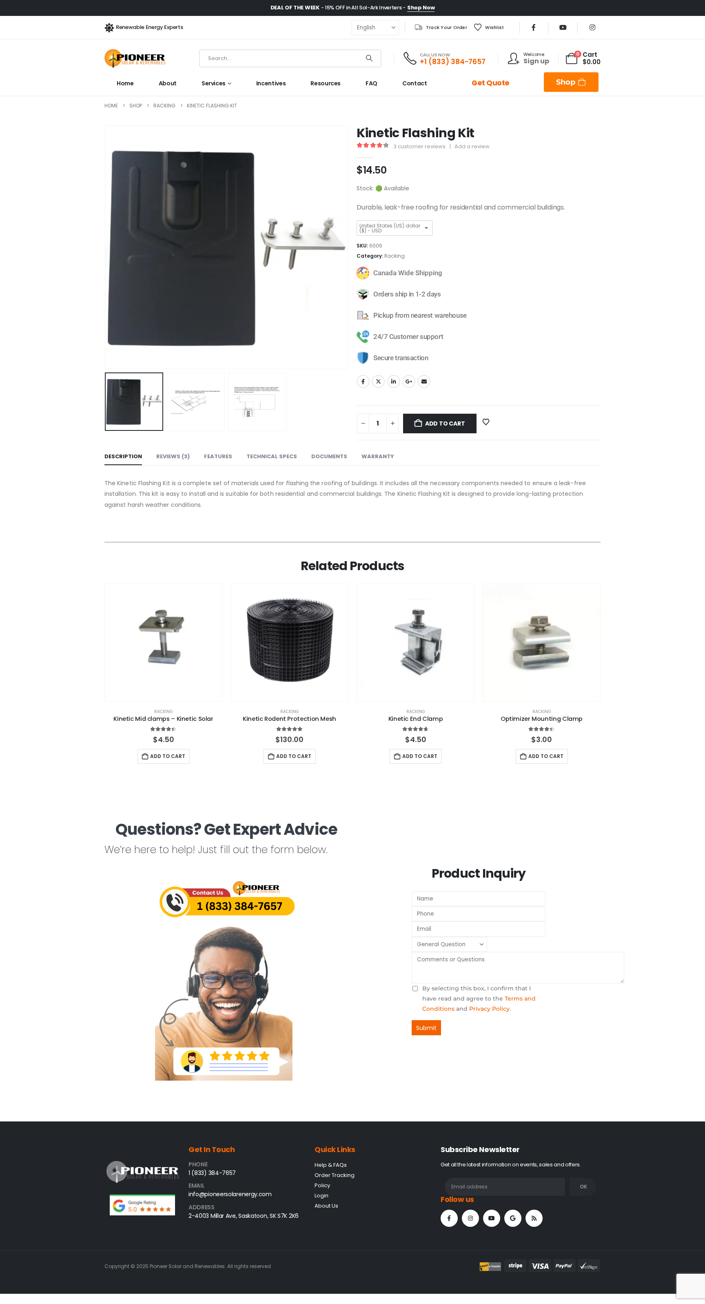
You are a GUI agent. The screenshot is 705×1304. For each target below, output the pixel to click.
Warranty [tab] (377, 456)
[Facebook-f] (449, 1218)
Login (321, 1195)
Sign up (536, 61)
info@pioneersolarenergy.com (230, 1194)
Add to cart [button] (167, 756)
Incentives (271, 83)
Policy (322, 1185)
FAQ (371, 83)
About (168, 83)
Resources (325, 83)
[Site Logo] (135, 58)
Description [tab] (123, 456)
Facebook (363, 381)
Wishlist (494, 27)
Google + (408, 381)
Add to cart (445, 423)
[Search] (369, 58)
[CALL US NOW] (410, 58)
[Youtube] (563, 27)
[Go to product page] (163, 642)
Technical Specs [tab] (271, 456)
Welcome (533, 54)
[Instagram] (592, 27)
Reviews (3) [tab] (173, 456)
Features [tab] (218, 456)
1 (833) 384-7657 (212, 1173)
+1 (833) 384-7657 (453, 62)
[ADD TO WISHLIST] (486, 421)
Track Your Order (446, 27)
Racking (394, 255)
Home (125, 83)
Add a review (472, 146)
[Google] (512, 1218)
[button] (106, 247)
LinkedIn (393, 381)
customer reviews (419, 146)
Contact (414, 83)
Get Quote (491, 83)
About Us (326, 1206)
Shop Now (421, 7)
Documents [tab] (329, 456)
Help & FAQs (331, 1165)
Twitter (378, 381)
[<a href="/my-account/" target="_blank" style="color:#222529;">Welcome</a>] (515, 58)
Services (214, 83)
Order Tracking (335, 1175)
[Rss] (534, 1218)
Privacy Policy (489, 1008)
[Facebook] (533, 27)
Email (423, 381)
